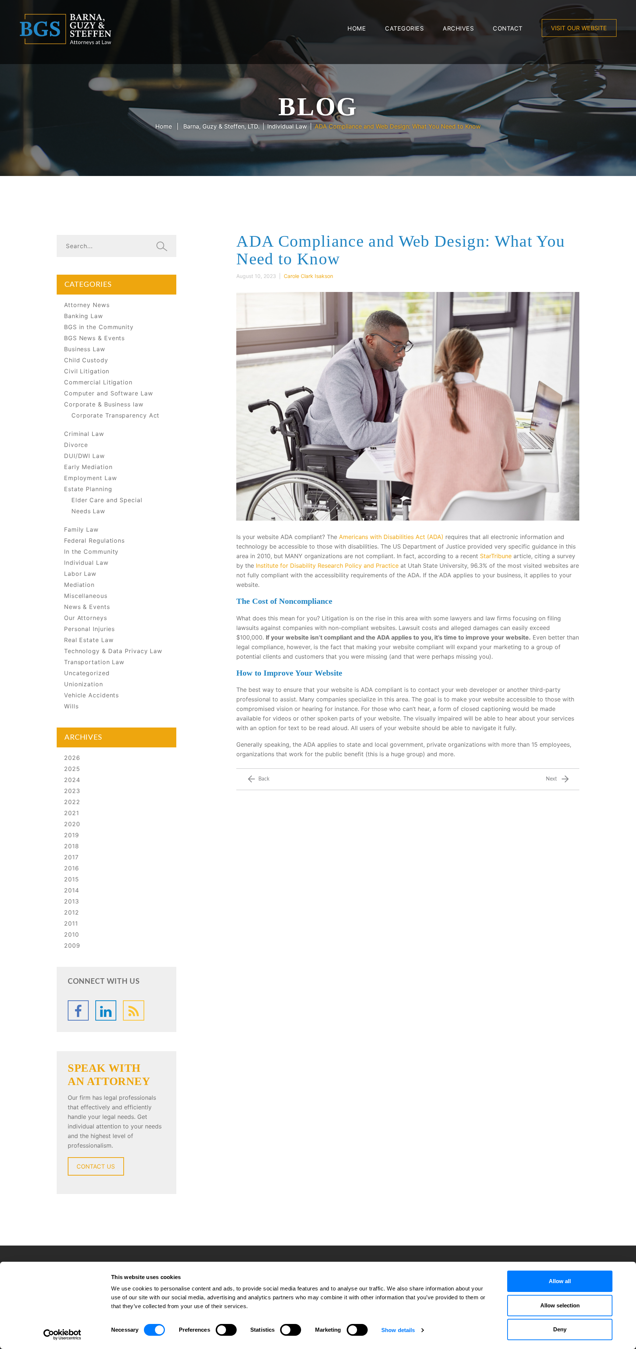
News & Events (87, 606)
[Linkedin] (105, 1010)
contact (508, 28)
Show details (398, 1330)
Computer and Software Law (108, 393)
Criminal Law (84, 433)
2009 (72, 945)
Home (356, 28)
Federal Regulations (94, 540)
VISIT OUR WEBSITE (579, 28)
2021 (71, 813)
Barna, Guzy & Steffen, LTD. (221, 126)
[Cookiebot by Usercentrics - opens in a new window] (62, 1334)
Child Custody (86, 360)
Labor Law (80, 573)
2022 (72, 802)
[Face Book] (78, 1010)
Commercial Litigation (98, 382)
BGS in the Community (99, 327)
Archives (458, 28)
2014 (71, 890)
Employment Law (90, 478)
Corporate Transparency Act (115, 415)
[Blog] (133, 1010)
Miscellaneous (85, 595)
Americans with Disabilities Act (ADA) (391, 536)
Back (263, 779)
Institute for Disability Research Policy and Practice (327, 565)
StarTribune (496, 556)
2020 (72, 824)
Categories (404, 28)
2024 (72, 779)
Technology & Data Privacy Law (113, 651)
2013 (71, 901)
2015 (71, 879)
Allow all (560, 1281)
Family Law (81, 529)
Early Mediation (88, 467)
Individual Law (287, 126)
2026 (72, 757)
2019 (71, 835)
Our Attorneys (85, 617)
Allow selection (560, 1305)
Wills (71, 706)
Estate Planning (88, 489)
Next (551, 779)
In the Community (91, 551)
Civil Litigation (86, 371)
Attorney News (87, 305)
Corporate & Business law (104, 404)
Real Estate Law (89, 640)
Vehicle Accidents (91, 695)
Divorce (76, 444)
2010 (71, 934)
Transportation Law (94, 662)
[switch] (226, 1330)
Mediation (79, 584)
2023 (72, 791)
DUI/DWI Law (84, 455)
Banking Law (83, 316)
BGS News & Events (94, 338)
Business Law (84, 349)
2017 (71, 857)
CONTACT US (96, 1166)
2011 (71, 923)
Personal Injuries (89, 629)
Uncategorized (87, 673)
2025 (72, 768)
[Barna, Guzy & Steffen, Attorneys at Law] (65, 28)
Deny (559, 1329)
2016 (71, 868)
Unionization (83, 684)
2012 (71, 912)
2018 (71, 846)
